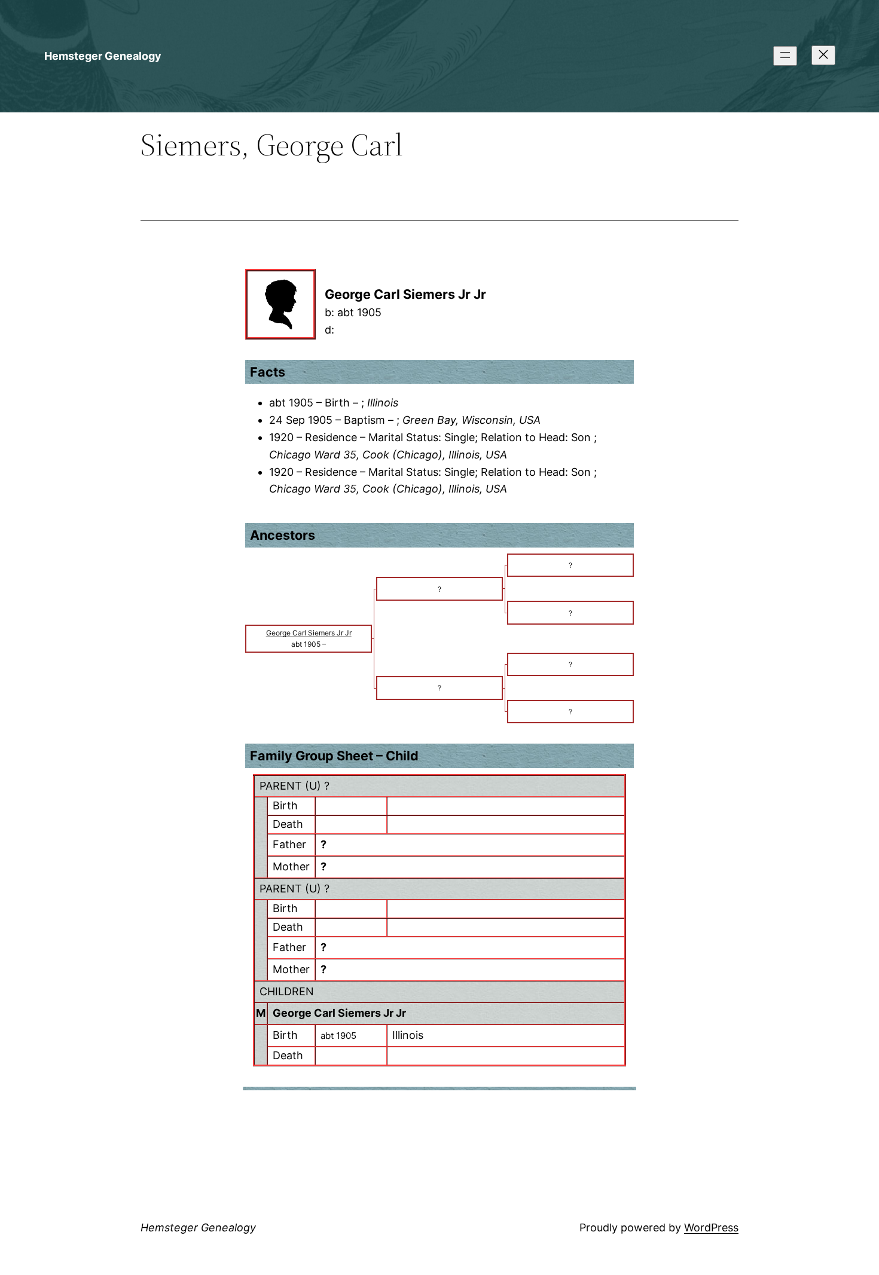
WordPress (711, 1227)
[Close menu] (823, 55)
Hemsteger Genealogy (102, 56)
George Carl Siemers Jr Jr (339, 1013)
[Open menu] (785, 56)
